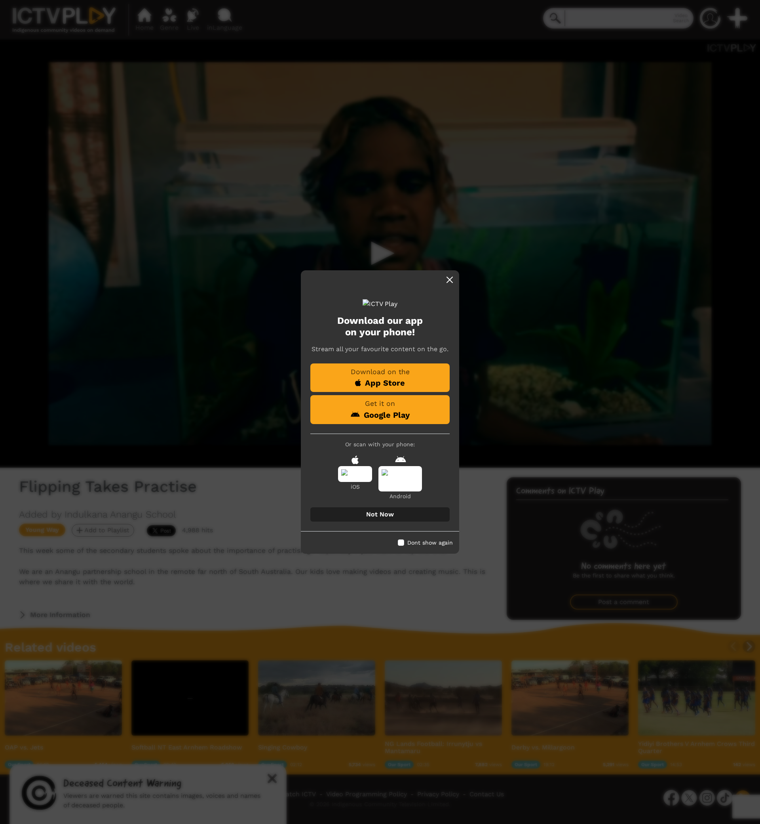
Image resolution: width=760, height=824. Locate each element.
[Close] (449, 279)
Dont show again (430, 542)
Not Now (380, 514)
